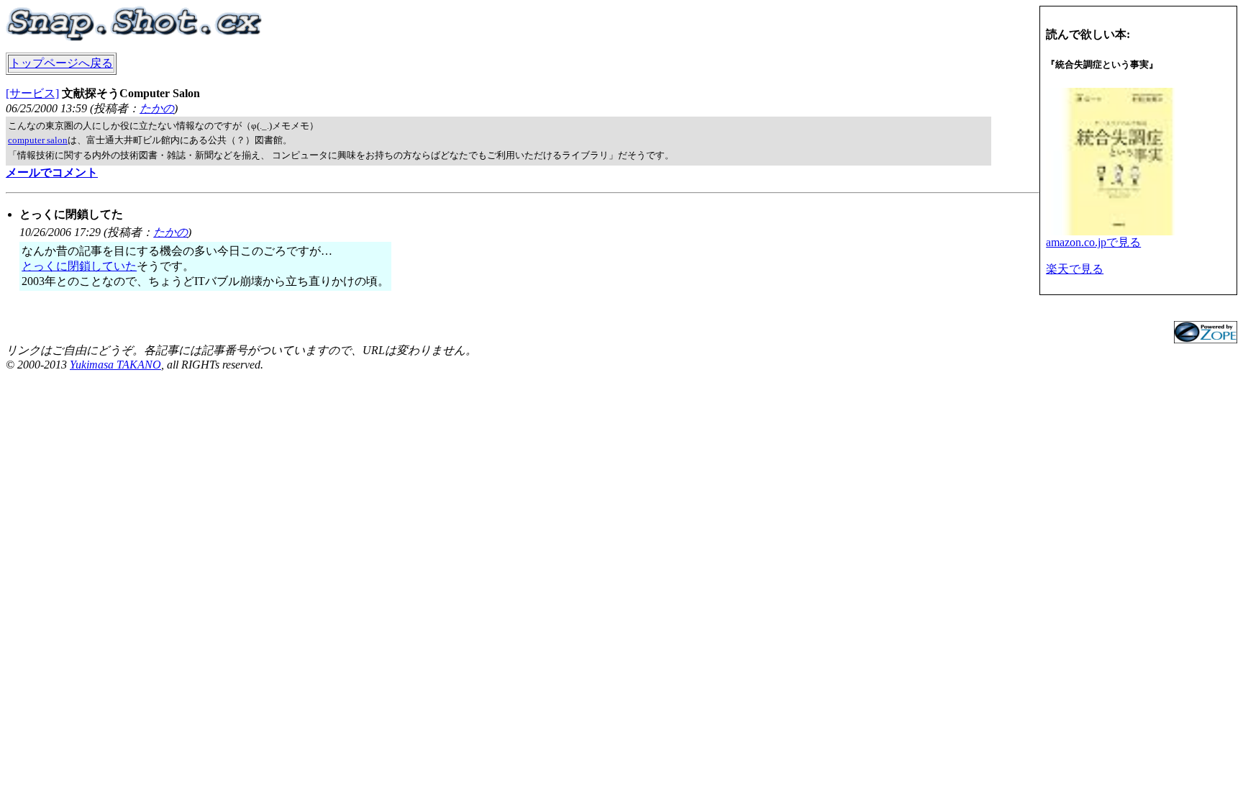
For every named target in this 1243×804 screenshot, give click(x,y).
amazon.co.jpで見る (1093, 242)
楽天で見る (1074, 269)
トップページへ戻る (61, 63)
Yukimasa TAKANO (115, 364)
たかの (157, 108)
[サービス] (32, 93)
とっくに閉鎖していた (79, 266)
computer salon (38, 140)
